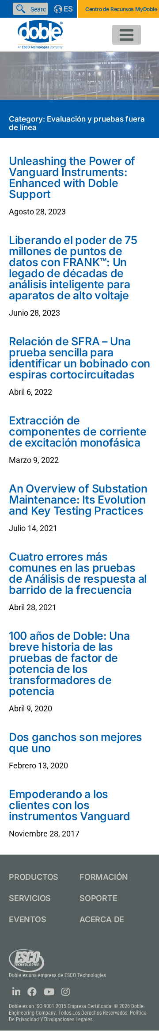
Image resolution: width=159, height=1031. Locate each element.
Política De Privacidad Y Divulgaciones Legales (78, 1016)
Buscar (22, 9)
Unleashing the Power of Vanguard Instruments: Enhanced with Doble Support (72, 177)
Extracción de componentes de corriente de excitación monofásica (78, 431)
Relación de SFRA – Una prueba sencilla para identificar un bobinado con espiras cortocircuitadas (79, 358)
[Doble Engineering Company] (40, 33)
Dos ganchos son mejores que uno (75, 742)
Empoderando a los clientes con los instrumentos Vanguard (69, 805)
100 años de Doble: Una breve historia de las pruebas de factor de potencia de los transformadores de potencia (69, 663)
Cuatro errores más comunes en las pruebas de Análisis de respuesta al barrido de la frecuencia (78, 573)
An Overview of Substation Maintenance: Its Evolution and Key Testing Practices (78, 499)
